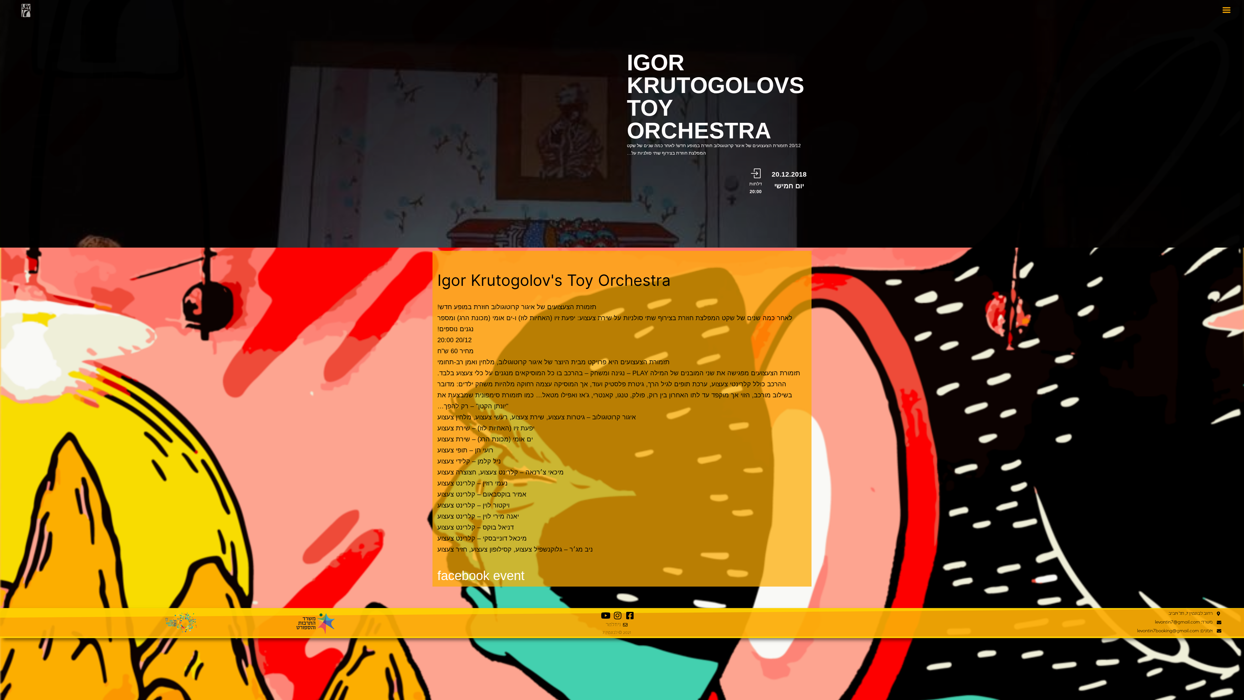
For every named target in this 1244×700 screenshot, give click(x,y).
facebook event (480, 575)
